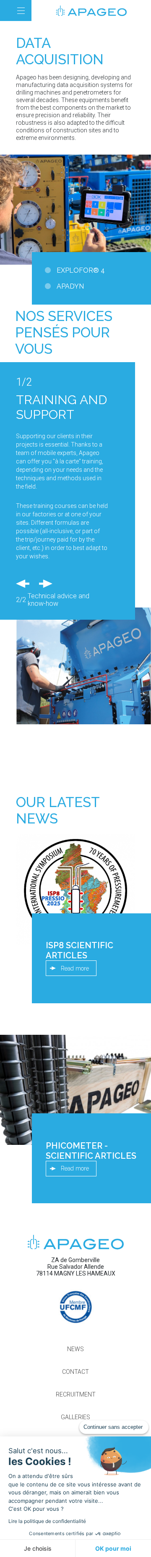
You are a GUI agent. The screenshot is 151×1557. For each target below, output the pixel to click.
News (75, 1349)
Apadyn (70, 286)
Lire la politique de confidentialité (47, 1521)
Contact (75, 1371)
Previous (23, 583)
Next (45, 583)
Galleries (75, 1417)
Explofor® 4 (81, 270)
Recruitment (76, 1394)
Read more (75, 968)
